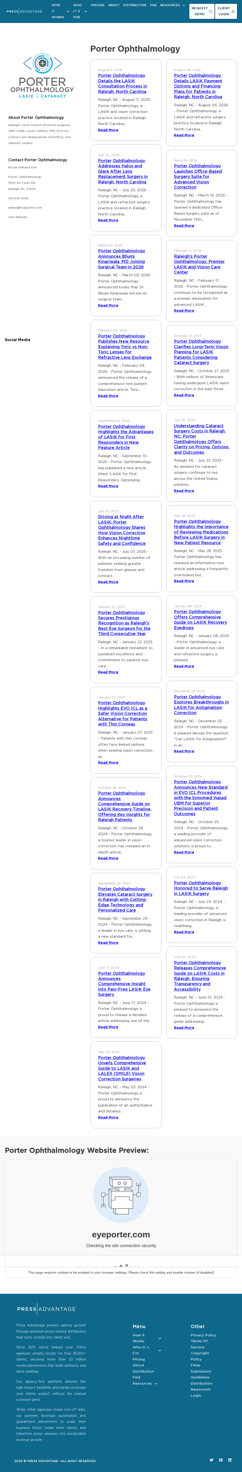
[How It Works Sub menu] (67, 11)
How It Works (58, 11)
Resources (170, 5)
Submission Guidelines (201, 1374)
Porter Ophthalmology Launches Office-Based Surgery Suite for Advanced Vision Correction (198, 176)
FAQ (153, 5)
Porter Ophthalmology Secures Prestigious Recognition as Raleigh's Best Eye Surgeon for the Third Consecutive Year (124, 623)
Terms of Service (199, 1344)
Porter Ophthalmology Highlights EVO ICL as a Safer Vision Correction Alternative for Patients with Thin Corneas (122, 713)
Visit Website (17, 217)
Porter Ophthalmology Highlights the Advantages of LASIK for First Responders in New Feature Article (126, 437)
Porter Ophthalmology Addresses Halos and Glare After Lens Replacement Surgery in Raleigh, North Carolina (123, 171)
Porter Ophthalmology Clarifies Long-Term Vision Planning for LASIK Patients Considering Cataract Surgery (201, 352)
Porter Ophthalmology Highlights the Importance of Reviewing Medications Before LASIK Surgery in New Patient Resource (201, 532)
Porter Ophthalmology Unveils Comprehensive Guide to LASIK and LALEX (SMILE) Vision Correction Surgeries (122, 1068)
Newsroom (201, 1389)
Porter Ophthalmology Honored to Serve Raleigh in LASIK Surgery (201, 888)
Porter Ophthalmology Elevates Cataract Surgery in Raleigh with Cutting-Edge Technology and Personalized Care (125, 899)
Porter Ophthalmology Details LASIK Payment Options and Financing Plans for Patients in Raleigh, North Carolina (198, 86)
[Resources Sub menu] (183, 5)
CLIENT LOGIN (224, 11)
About (114, 5)
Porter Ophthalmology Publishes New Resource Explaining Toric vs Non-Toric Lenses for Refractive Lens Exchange (125, 347)
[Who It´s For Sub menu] (85, 11)
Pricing (97, 5)
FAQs (195, 1365)
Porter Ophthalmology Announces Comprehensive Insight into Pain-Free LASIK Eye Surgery (124, 984)
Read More (108, 130)
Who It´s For (77, 11)
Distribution (134, 5)
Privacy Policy (203, 1335)
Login (196, 1395)
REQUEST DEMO (200, 11)
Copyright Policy (200, 1356)
